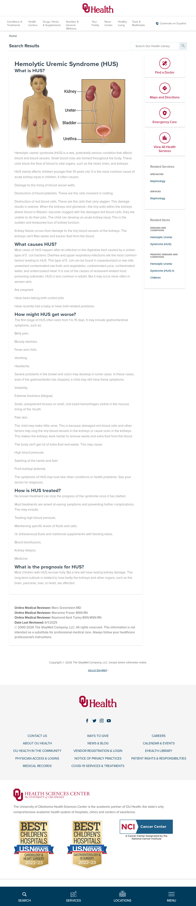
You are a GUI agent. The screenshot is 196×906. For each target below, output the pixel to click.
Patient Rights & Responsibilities (158, 758)
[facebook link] (87, 720)
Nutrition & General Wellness (72, 25)
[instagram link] (101, 720)
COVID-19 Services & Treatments (97, 766)
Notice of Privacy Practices (98, 758)
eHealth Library (158, 751)
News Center (109, 23)
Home (13, 36)
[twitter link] (94, 720)
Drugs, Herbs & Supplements (52, 23)
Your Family (95, 23)
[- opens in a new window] (51, 795)
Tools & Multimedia (138, 23)
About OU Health (37, 743)
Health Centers (33, 23)
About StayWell (97, 670)
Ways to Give (98, 736)
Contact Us (37, 736)
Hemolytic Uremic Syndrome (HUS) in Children (162, 270)
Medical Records (37, 766)
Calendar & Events (159, 743)
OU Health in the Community (37, 751)
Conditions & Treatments (14, 23)
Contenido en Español (173, 23)
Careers (159, 736)
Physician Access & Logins (37, 758)
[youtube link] (109, 720)
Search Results (24, 46)
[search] (155, 46)
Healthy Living (122, 23)
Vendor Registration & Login (98, 751)
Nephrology (157, 181)
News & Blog (98, 743)
